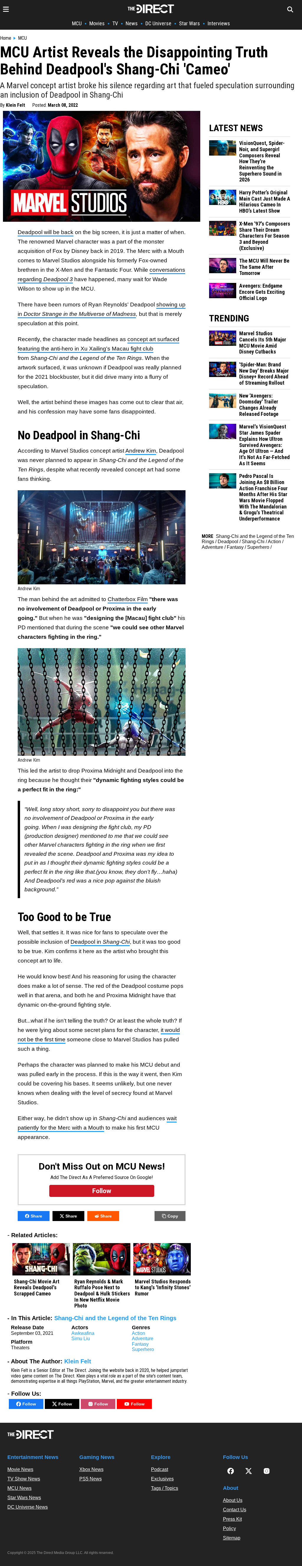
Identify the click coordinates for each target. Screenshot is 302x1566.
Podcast (159, 1469)
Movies (97, 23)
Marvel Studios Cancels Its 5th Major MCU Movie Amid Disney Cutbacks (262, 343)
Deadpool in (100, 942)
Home (5, 38)
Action (138, 1333)
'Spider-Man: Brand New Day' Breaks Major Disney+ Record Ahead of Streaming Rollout (264, 374)
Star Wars (189, 23)
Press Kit (232, 1519)
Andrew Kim (140, 451)
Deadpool (228, 541)
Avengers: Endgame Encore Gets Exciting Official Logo (262, 292)
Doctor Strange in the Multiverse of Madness (80, 314)
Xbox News (91, 1469)
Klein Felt (15, 105)
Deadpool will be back (45, 232)
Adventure (142, 1338)
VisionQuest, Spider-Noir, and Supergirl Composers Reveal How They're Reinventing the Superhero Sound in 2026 (262, 161)
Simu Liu (80, 1338)
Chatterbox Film (128, 599)
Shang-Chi (253, 541)
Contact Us (234, 1509)
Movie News (20, 1469)
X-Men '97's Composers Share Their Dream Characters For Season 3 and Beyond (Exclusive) (264, 236)
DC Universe (158, 23)
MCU (77, 23)
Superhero (143, 1349)
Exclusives (162, 1478)
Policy (229, 1528)
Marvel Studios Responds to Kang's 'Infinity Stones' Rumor (163, 1288)
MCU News (19, 1488)
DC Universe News (27, 1507)
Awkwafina (82, 1333)
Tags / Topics (164, 1488)
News (132, 23)
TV (115, 23)
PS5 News (90, 1478)
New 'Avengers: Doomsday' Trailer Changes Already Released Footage (258, 405)
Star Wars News (24, 1497)
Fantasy (140, 1344)
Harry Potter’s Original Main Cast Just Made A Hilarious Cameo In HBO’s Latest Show (264, 202)
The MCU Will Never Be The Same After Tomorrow (264, 267)
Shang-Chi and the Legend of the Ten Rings (115, 1318)
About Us (232, 1500)
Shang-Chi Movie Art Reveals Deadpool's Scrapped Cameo (36, 1288)
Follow (29, 1404)
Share (36, 1216)
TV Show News (23, 1478)
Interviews (219, 23)
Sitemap (231, 1537)
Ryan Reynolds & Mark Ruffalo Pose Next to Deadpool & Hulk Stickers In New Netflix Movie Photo (102, 1294)
